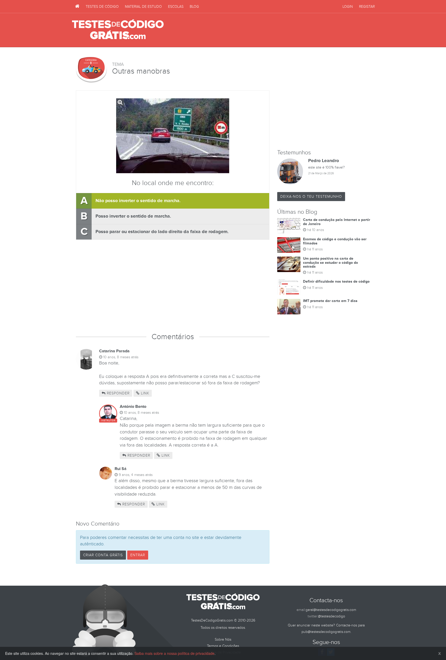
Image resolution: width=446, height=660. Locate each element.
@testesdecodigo (331, 616)
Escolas (176, 6)
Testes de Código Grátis (118, 29)
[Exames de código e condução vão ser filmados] (288, 245)
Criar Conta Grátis (103, 555)
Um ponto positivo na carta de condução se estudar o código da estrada (330, 262)
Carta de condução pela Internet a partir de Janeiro (336, 222)
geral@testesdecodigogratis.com (331, 610)
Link (144, 393)
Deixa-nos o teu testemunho (311, 196)
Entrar (137, 555)
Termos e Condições (223, 646)
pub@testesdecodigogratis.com (326, 632)
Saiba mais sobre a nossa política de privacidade (174, 653)
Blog (194, 6)
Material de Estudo (143, 6)
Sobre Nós (223, 639)
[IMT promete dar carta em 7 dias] (288, 306)
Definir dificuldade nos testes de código (336, 281)
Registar (367, 6)
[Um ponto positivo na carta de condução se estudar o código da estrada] (288, 264)
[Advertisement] (280, 30)
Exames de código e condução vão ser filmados (335, 241)
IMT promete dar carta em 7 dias (330, 301)
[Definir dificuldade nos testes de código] (288, 287)
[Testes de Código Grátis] (77, 6)
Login (348, 6)
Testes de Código (102, 6)
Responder (118, 393)
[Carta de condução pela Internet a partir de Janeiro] (288, 225)
